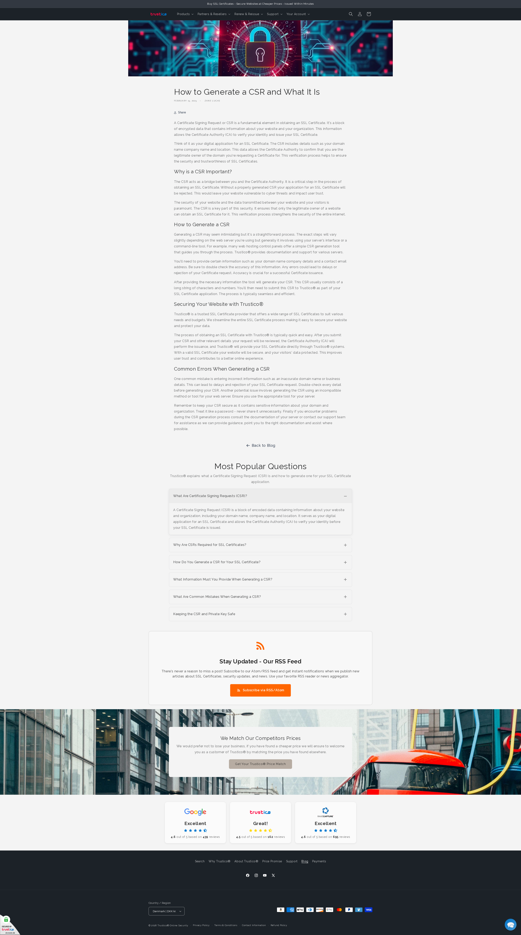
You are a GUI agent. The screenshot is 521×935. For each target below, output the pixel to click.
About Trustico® (246, 861)
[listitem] (260, 512)
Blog (304, 861)
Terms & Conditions (225, 925)
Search (200, 861)
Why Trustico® (220, 861)
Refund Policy (279, 925)
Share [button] (182, 112)
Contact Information (254, 925)
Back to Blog (263, 445)
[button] (185, 14)
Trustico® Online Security (173, 925)
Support (292, 861)
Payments (319, 861)
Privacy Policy (201, 925)
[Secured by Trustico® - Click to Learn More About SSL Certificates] (10, 924)
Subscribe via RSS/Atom (263, 690)
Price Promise (272, 861)
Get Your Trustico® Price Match (260, 764)
